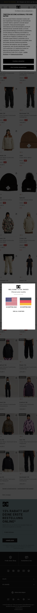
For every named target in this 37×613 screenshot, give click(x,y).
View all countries (18, 311)
